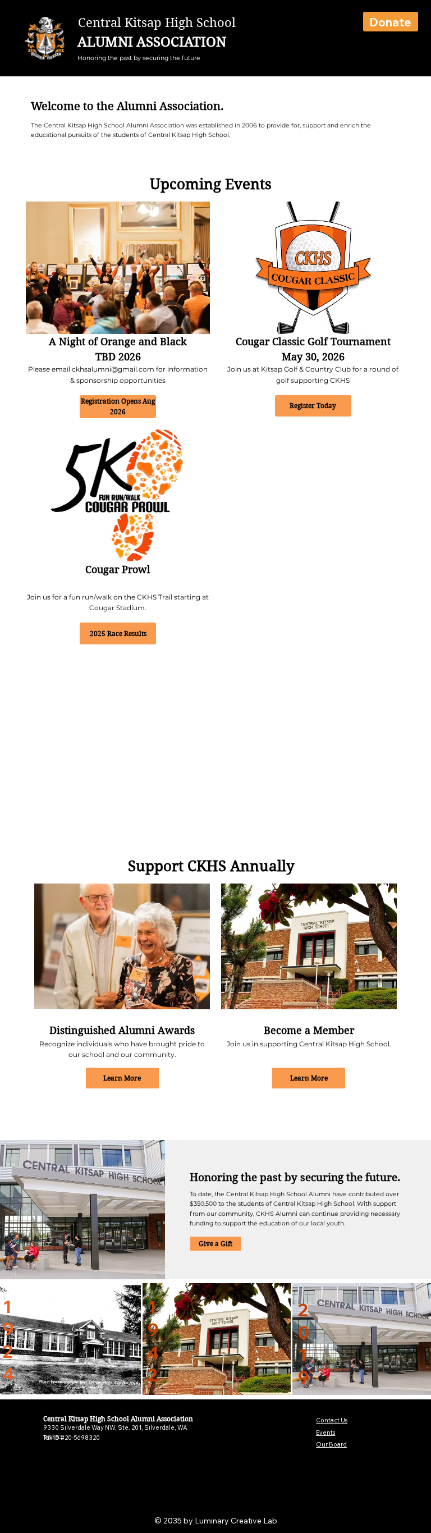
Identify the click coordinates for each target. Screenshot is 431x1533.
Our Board (331, 1444)
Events (325, 1432)
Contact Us (331, 1420)
